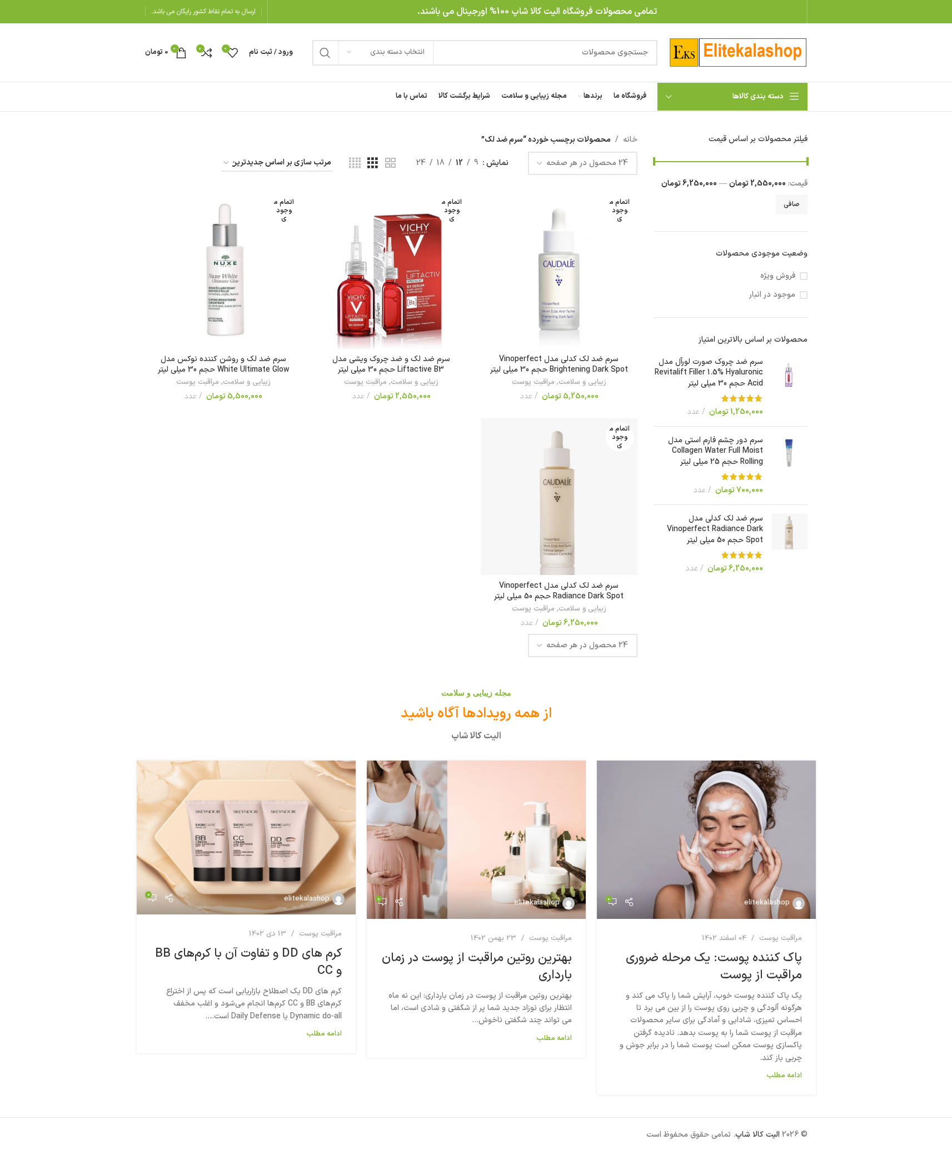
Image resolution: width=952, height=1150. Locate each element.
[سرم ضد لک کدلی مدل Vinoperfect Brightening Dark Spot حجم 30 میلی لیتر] (559, 270)
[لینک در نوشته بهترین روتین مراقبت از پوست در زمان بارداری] (476, 840)
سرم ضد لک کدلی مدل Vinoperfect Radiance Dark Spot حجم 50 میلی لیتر (715, 529)
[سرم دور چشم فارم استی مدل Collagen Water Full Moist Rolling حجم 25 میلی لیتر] (789, 465)
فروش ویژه (777, 276)
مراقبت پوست (533, 382)
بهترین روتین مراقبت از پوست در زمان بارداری (477, 966)
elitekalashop (767, 902)
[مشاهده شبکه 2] (390, 163)
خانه (630, 140)
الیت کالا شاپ (757, 1135)
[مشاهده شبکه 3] (372, 163)
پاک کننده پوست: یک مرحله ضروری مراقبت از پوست (714, 966)
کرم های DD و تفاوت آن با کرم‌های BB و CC (248, 962)
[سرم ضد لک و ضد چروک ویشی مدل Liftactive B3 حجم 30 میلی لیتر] (391, 270)
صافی (792, 204)
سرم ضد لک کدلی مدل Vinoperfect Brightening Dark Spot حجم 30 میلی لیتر (559, 364)
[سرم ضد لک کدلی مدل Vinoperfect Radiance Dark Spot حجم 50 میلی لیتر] (789, 543)
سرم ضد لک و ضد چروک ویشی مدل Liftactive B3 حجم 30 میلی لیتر (391, 364)
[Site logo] (738, 52)
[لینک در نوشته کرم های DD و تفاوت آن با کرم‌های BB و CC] (246, 837)
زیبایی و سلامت (582, 382)
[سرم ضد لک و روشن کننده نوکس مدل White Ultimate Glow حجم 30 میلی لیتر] (223, 270)
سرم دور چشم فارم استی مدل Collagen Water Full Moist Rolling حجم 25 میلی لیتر (715, 451)
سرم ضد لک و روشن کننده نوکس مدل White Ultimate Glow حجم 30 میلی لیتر (223, 364)
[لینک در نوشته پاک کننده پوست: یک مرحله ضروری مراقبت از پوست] (706, 840)
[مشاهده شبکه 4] (355, 163)
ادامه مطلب (784, 1075)
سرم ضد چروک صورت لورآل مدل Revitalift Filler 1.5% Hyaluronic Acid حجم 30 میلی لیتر (709, 373)
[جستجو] (325, 53)
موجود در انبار (772, 295)
